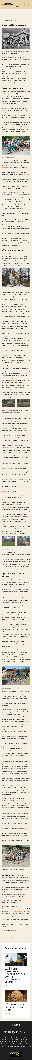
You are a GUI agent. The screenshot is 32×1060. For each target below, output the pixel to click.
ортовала (20, 902)
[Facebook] (17, 1032)
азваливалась (13, 380)
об (8, 224)
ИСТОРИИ (5, 16)
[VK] (25, 1032)
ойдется (11, 224)
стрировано (19, 911)
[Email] (5, 1032)
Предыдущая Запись (16, 937)
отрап (16, 902)
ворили (15, 194)
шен (25, 378)
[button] (24, 4)
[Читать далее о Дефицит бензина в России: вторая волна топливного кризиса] (16, 959)
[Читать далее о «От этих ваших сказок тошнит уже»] (16, 995)
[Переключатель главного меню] (28, 5)
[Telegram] (13, 1032)
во (23, 174)
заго (12, 194)
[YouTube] (9, 1032)
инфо (3, 167)
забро (22, 378)
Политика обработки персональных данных (13, 1046)
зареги (14, 911)
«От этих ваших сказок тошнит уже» (15, 1007)
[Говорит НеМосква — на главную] (8, 4)
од (8, 94)
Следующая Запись (16, 940)
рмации (7, 167)
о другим (24, 94)
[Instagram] (21, 1032)
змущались (27, 174)
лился (5, 491)
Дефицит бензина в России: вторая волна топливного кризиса (15, 975)
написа (4, 507)
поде (3, 491)
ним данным (12, 94)
